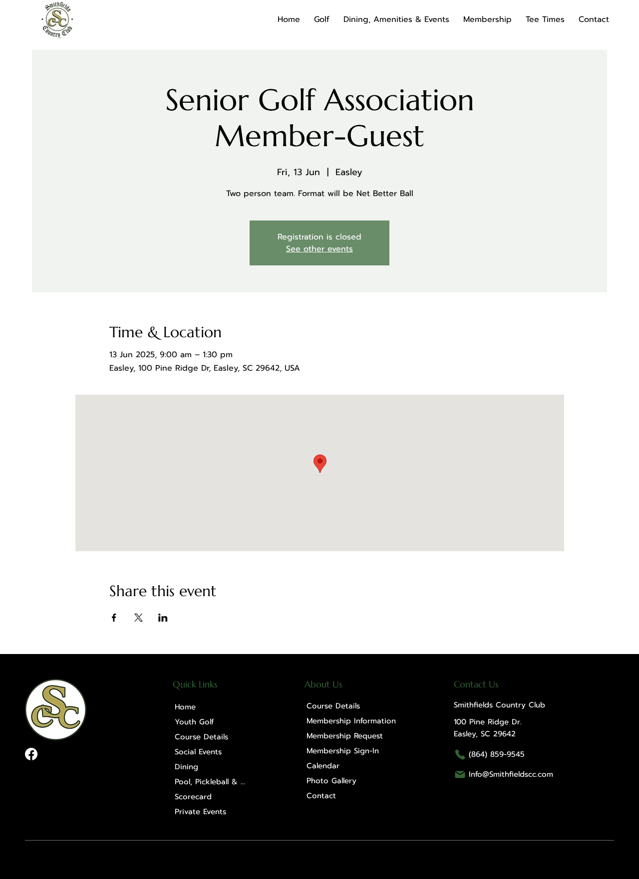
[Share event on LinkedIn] (163, 618)
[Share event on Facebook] (114, 618)
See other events (319, 249)
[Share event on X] (138, 618)
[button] (321, 19)
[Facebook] (31, 754)
